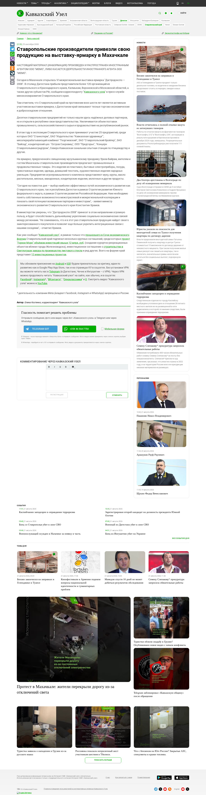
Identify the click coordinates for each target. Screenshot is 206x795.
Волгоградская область (100, 21)
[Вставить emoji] (73, 366)
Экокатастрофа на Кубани (176, 33)
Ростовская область (103, 25)
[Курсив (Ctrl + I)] (54, 366)
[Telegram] (12, 49)
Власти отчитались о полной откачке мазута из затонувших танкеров (161, 126)
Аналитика (60, 3)
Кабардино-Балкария (150, 21)
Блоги (107, 3)
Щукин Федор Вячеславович (152, 493)
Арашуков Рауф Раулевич (150, 454)
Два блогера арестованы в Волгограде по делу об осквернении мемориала (159, 181)
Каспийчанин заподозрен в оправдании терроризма (158, 295)
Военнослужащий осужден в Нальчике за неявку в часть (49, 533)
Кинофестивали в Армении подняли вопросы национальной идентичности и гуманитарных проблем (80, 584)
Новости (21, 3)
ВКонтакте (54, 279)
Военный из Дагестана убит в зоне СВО (127, 524)
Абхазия (21, 21)
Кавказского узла (94, 91)
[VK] (12, 44)
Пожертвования (143, 777)
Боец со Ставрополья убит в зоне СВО (40, 524)
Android (59, 263)
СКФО (139, 25)
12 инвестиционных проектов (48, 254)
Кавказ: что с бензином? (30, 33)
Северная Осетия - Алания (124, 25)
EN (188, 3)
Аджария (30, 21)
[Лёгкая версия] (178, 3)
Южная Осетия (178, 25)
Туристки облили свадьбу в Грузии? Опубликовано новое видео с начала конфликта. (160, 643)
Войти (183, 13)
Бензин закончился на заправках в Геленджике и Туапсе (155, 77)
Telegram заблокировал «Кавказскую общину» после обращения (159, 694)
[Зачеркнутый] (66, 366)
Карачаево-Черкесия (26, 25)
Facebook (25, 279)
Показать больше (103, 760)
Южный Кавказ (24, 29)
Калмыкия (165, 21)
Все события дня (180, 538)
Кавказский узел (49, 234)
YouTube (42, 283)
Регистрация (56, 395)
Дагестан (123, 21)
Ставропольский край (153, 25)
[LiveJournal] (12, 73)
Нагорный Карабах (63, 25)
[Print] (12, 82)
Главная (20, 38)
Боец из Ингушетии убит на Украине (125, 533)
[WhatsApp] (12, 54)
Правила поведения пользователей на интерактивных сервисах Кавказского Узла (76, 789)
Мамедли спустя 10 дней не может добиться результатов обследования (124, 581)
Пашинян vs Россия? (103, 33)
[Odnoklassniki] (12, 68)
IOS (68, 263)
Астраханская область (78, 21)
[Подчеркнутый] (60, 366)
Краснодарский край (45, 25)
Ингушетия (134, 21)
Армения (63, 21)
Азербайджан (51, 21)
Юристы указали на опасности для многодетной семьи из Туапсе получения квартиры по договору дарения (159, 232)
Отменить (117, 395)
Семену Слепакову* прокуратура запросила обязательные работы (160, 347)
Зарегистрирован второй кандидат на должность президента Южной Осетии (142, 513)
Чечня (167, 25)
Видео (119, 3)
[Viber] (12, 58)
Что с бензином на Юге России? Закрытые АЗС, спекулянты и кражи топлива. (160, 752)
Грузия (114, 21)
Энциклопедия (79, 3)
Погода (151, 3)
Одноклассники (72, 279)
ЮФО (34, 29)
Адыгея (40, 21)
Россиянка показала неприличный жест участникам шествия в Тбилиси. (96, 752)
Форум (95, 3)
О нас (108, 777)
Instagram (39, 279)
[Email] (12, 77)
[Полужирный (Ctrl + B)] (49, 366)
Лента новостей (33, 38)
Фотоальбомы (135, 3)
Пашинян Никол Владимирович (154, 415)
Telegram (54, 271)
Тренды (45, 3)
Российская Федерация (83, 25)
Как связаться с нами (123, 777)
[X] (12, 63)
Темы (34, 3)
